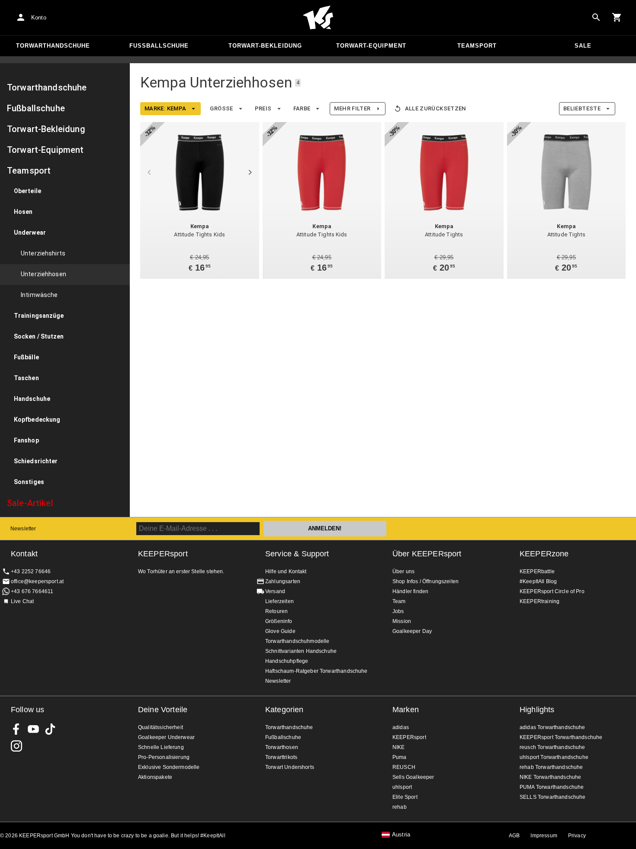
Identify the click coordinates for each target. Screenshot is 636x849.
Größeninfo (278, 621)
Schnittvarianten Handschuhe (301, 651)
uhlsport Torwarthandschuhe (554, 757)
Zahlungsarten (282, 581)
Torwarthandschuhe (53, 45)
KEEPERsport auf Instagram (16, 746)
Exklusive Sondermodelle (168, 767)
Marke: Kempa (165, 108)
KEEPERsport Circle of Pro (552, 591)
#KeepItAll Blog (538, 581)
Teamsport (477, 45)
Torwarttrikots (281, 757)
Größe (221, 108)
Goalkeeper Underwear (166, 737)
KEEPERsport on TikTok (50, 729)
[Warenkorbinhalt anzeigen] (617, 17)
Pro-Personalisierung (164, 757)
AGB (514, 836)
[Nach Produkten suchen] (596, 17)
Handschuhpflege (286, 661)
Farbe (302, 108)
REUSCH (403, 767)
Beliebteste (582, 108)
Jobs (398, 611)
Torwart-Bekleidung (265, 45)
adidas (400, 727)
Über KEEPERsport (426, 553)
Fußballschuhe (159, 45)
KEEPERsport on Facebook (16, 729)
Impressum (543, 836)
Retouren (276, 611)
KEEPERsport (409, 737)
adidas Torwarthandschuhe (552, 727)
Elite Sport (405, 797)
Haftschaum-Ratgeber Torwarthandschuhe (316, 671)
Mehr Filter (352, 108)
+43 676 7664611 (32, 591)
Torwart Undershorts (289, 767)
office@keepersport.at (37, 581)
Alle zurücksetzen (435, 108)
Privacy (577, 836)
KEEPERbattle (537, 571)
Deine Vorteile (162, 709)
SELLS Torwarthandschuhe (552, 797)
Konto (38, 17)
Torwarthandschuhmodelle (297, 641)
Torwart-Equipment (371, 45)
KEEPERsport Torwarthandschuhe (561, 737)
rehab (399, 807)
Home (318, 18)
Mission (401, 621)
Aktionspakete (155, 777)
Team (399, 601)
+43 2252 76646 (31, 571)
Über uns (403, 571)
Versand (275, 591)
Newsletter (23, 529)
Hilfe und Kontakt (286, 571)
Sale (583, 45)
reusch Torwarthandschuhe (552, 747)
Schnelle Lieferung (161, 747)
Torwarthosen (281, 747)
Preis (263, 108)
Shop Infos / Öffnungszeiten (425, 581)
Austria (401, 835)
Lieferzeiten (279, 601)
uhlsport (402, 787)
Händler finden (410, 591)
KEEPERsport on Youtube (33, 729)
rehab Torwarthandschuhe (551, 767)
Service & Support (297, 553)
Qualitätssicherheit (160, 727)
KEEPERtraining (539, 601)
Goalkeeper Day (412, 631)
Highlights (537, 709)
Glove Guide (280, 631)
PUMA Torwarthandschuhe (552, 787)
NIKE (398, 747)
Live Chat (22, 601)
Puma (399, 757)
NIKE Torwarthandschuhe (550, 777)
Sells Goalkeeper (413, 777)
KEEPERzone (544, 553)
